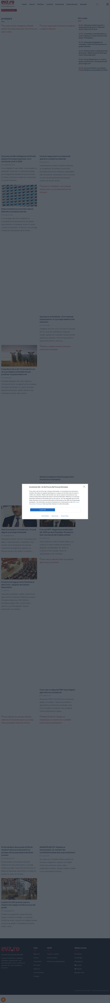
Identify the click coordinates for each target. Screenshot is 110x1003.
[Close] (84, 487)
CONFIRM (42, 510)
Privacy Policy (64, 516)
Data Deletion (45, 516)
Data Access (55, 516)
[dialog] (55, 501)
